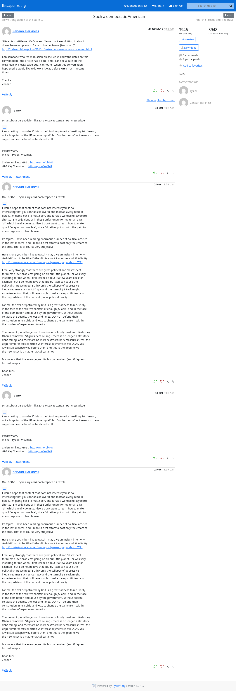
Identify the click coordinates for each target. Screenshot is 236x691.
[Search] (231, 6)
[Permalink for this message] (173, 90)
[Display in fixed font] (167, 91)
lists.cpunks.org (14, 6)
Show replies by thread (161, 100)
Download (190, 47)
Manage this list (136, 5)
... (4, 127)
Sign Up (177, 5)
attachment (22, 176)
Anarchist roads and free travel (215, 19)
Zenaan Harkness (26, 31)
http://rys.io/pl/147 (41, 162)
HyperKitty (118, 686)
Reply (8, 94)
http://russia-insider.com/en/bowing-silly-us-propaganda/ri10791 (42, 262)
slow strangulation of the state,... (22, 19)
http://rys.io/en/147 (40, 166)
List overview (187, 39)
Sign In (159, 5)
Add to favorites (193, 65)
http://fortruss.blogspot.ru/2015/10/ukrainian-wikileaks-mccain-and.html (47, 49)
